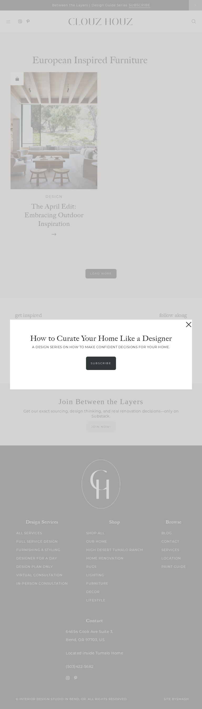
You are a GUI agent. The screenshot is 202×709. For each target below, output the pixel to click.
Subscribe (101, 363)
